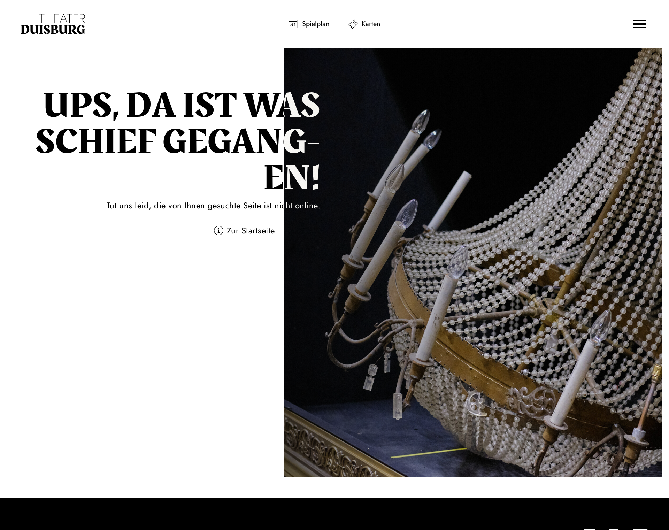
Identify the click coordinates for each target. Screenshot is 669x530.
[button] (639, 24)
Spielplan (316, 24)
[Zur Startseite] (53, 24)
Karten (371, 24)
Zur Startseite (251, 230)
